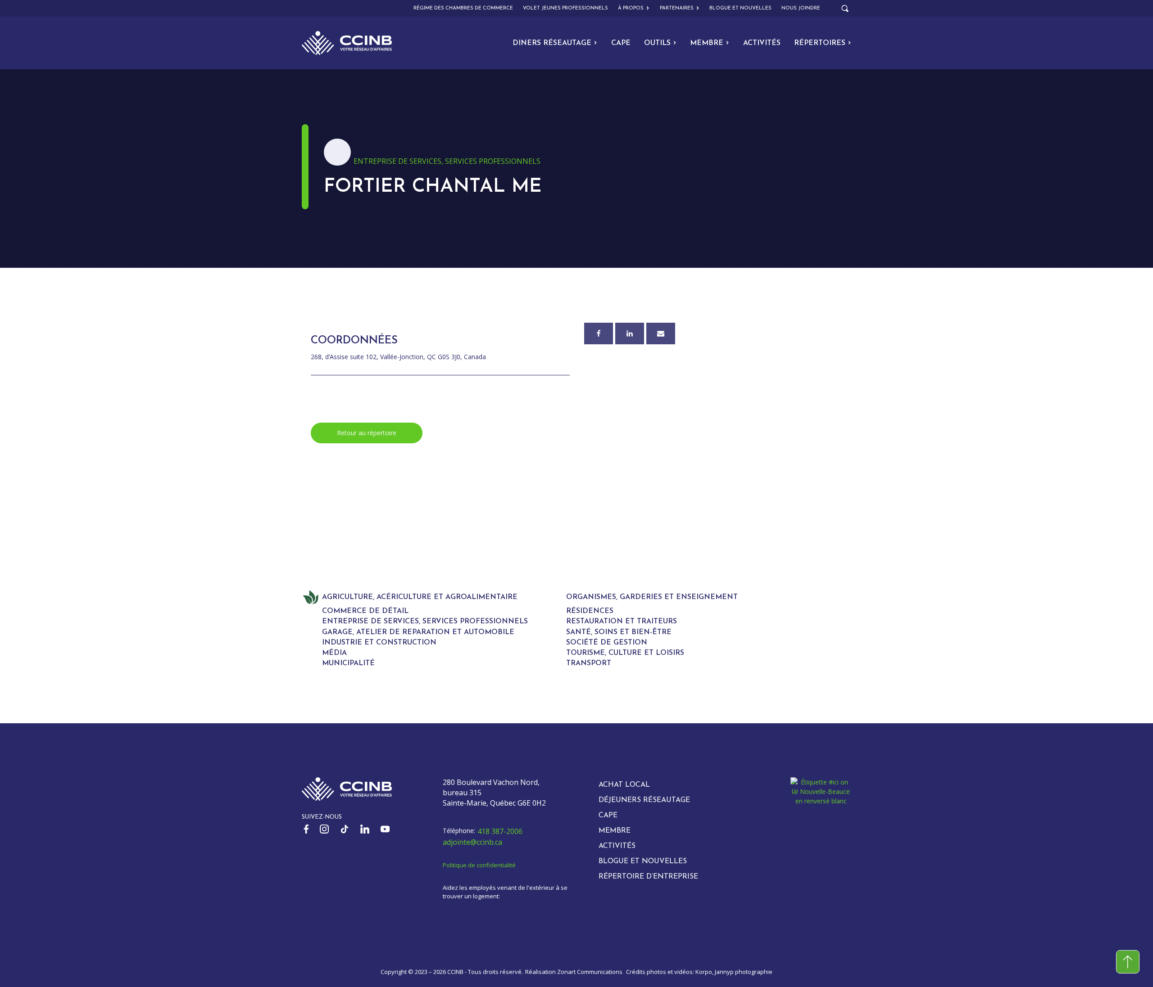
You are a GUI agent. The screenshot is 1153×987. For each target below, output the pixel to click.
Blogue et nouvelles (740, 8)
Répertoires (819, 43)
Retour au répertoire (366, 432)
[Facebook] (598, 333)
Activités (762, 43)
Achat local (624, 785)
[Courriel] (660, 333)
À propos (631, 8)
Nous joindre (800, 8)
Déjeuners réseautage (644, 800)
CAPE (621, 43)
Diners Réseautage (552, 43)
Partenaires (677, 8)
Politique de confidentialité (479, 865)
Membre (706, 43)
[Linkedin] (629, 333)
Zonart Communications (589, 972)
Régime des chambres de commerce (463, 8)
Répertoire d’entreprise (648, 876)
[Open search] (845, 9)
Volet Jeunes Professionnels (565, 8)
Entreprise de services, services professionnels (447, 161)
